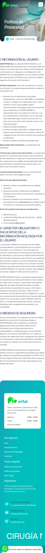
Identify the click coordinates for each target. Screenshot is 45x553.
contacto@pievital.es (16, 223)
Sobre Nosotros (10, 447)
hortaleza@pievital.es (19, 514)
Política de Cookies (12, 471)
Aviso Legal (8, 475)
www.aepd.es (25, 202)
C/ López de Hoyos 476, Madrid (23, 505)
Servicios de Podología (13, 452)
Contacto (8, 456)
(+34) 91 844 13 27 (17, 522)
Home (12, 39)
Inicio (6, 443)
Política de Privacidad (13, 467)
